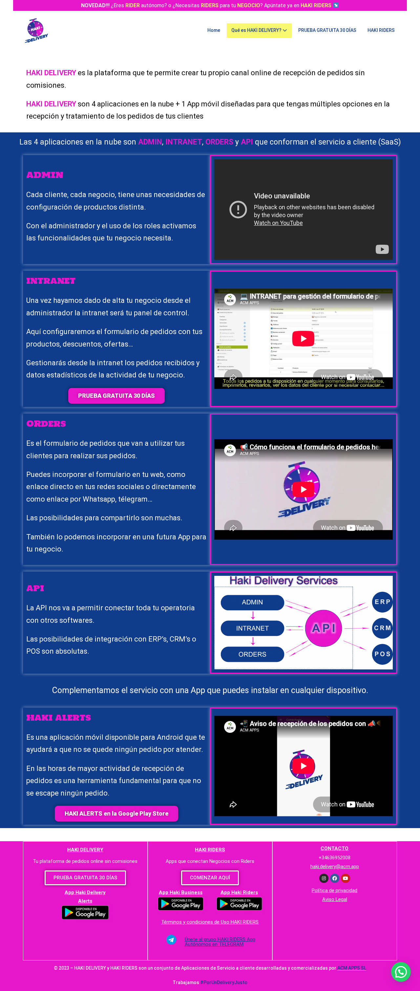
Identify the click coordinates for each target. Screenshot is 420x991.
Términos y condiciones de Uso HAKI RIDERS (210, 922)
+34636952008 (334, 858)
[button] (116, 396)
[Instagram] (323, 878)
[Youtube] (345, 878)
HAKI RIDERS (381, 30)
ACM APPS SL (351, 968)
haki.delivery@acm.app (334, 866)
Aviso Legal (334, 899)
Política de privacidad (334, 890)
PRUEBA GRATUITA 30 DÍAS (327, 30)
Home (213, 30)
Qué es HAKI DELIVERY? (257, 30)
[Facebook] (334, 878)
